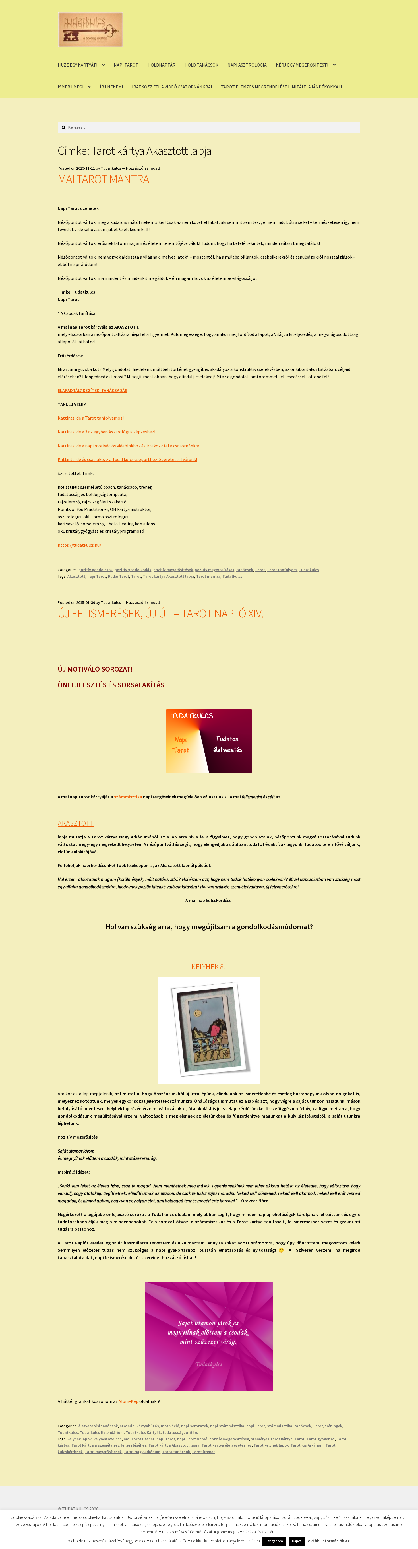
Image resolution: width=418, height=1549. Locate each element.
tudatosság (173, 1432)
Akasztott (76, 576)
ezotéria (127, 1425)
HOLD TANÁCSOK (201, 65)
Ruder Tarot (118, 576)
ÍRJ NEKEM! (111, 87)
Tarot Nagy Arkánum (142, 1451)
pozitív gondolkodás (133, 569)
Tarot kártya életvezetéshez (227, 1445)
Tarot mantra (208, 576)
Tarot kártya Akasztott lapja (168, 576)
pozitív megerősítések (173, 569)
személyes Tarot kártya (272, 1438)
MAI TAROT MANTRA (103, 179)
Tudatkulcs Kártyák (143, 1432)
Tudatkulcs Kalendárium (102, 1432)
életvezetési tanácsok (98, 1425)
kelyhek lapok (79, 1438)
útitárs (192, 1432)
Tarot (260, 569)
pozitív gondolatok (95, 569)
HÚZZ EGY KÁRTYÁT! (77, 65)
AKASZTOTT (76, 823)
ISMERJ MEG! (70, 87)
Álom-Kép (128, 1401)
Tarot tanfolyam (282, 569)
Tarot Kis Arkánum (307, 1445)
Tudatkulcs (111, 168)
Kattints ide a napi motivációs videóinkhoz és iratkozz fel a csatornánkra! (129, 446)
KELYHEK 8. (208, 966)
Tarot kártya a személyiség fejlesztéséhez (108, 1445)
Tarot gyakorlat (321, 1438)
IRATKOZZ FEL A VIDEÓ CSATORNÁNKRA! (172, 87)
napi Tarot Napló (192, 1438)
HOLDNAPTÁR (161, 65)
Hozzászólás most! (143, 168)
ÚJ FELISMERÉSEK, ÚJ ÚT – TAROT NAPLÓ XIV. (161, 613)
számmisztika (128, 797)
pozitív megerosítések (214, 569)
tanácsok (244, 569)
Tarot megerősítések (103, 1451)
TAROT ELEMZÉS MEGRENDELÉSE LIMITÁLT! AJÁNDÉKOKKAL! (281, 87)
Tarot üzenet (203, 1451)
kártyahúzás (147, 1425)
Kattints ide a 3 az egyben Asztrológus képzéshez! (106, 432)
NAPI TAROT (126, 65)
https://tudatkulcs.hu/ (79, 545)
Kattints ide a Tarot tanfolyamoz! (91, 418)
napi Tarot (96, 576)
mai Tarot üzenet (139, 1438)
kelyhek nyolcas (108, 1438)
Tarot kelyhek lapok (271, 1445)
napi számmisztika (227, 1425)
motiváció (170, 1425)
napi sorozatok (194, 1425)
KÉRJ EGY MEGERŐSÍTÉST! (302, 65)
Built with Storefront (78, 1516)
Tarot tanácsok (176, 1451)
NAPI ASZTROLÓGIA (247, 65)
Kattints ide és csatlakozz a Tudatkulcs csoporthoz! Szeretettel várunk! (127, 459)
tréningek (333, 1425)
